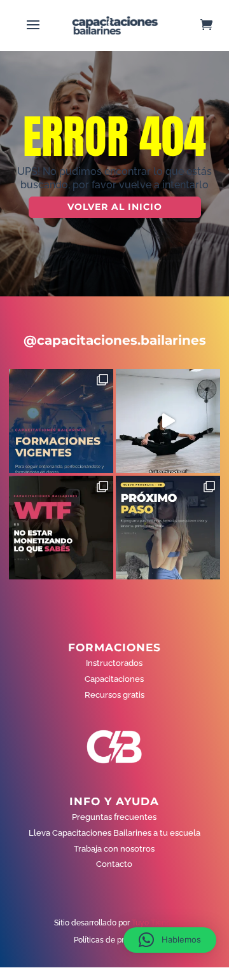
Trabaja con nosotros (114, 849)
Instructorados (114, 663)
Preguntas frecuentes (114, 817)
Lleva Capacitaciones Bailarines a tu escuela (114, 833)
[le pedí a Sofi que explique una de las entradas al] (168, 421)
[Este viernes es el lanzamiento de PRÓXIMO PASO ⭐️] (168, 528)
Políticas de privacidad (114, 940)
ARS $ (199, 231)
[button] (169, 940)
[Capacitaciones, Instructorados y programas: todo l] (61, 421)
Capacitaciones (114, 679)
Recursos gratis (114, 695)
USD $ (200, 204)
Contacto (114, 864)
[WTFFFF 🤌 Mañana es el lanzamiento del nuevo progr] (61, 528)
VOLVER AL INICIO (114, 206)
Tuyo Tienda (154, 922)
